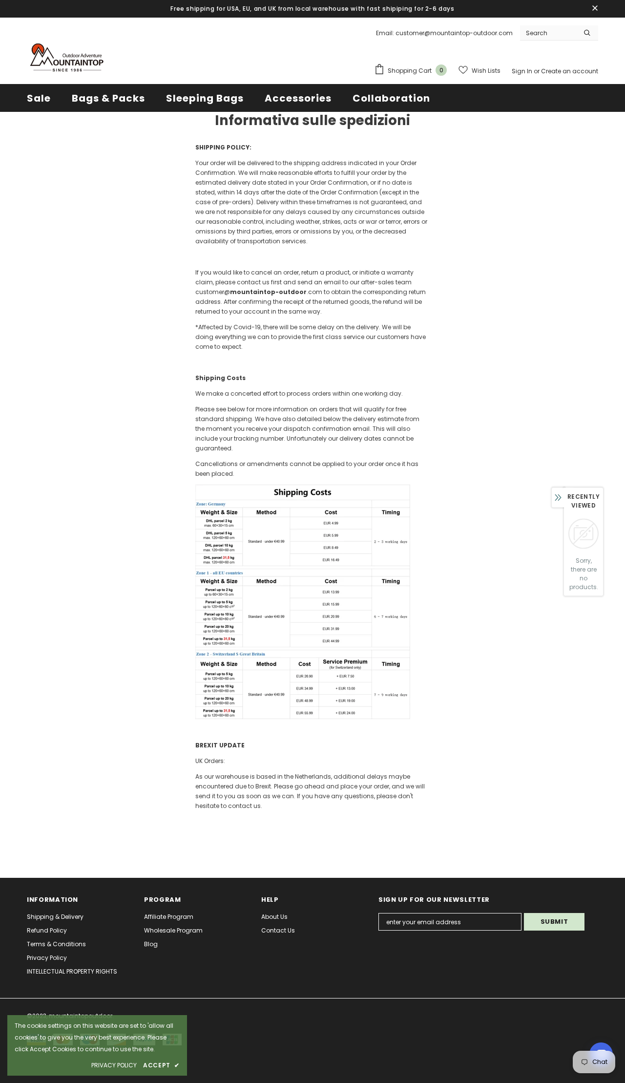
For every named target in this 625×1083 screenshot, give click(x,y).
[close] (595, 9)
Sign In (523, 71)
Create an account (569, 71)
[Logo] (66, 59)
